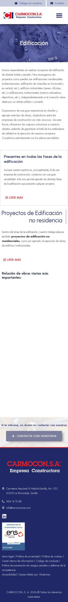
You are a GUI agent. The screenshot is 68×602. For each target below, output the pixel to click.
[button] (59, 15)
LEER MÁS (16, 197)
